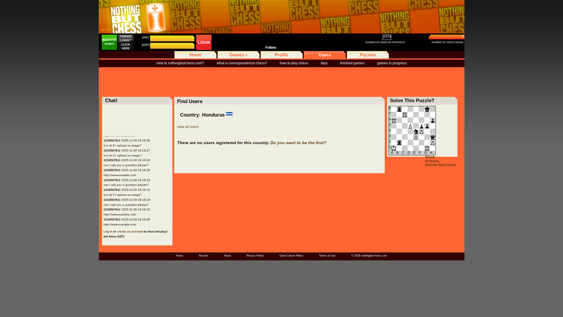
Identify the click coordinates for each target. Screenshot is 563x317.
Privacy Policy (255, 255)
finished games (352, 63)
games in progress (392, 63)
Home (195, 54)
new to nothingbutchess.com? (180, 63)
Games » (238, 54)
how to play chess (294, 63)
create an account (130, 231)
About (227, 255)
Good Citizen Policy (291, 255)
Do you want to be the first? (298, 142)
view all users (188, 127)
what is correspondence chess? (242, 63)
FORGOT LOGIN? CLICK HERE (126, 42)
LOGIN (204, 42)
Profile (281, 54)
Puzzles (368, 54)
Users (325, 54)
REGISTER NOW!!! (109, 41)
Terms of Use (327, 255)
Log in (108, 231)
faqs (324, 63)
